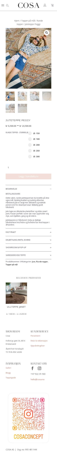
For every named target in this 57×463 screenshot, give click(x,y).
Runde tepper (42, 261)
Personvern (35, 336)
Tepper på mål (28, 20)
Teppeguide (11, 377)
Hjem (16, 20)
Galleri (8, 368)
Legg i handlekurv (28, 176)
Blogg (8, 373)
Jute (33, 261)
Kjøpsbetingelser (38, 345)
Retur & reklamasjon (39, 341)
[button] (2, 6)
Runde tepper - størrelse (17, 132)
